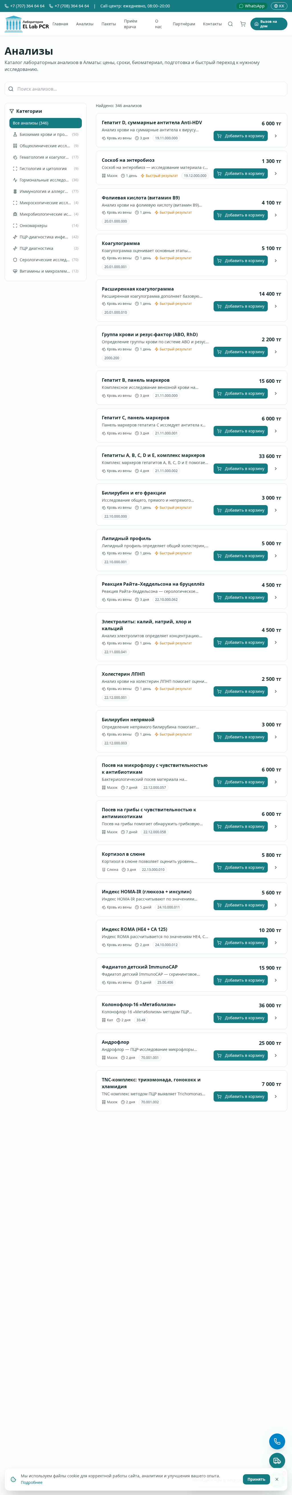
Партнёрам (184, 23)
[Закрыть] (276, 1479)
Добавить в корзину (244, 135)
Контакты (212, 23)
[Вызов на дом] (277, 1461)
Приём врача (130, 23)
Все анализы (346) (30, 123)
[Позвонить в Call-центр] (277, 1441)
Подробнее (31, 1482)
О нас (158, 23)
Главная (60, 23)
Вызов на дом (268, 23)
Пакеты (109, 23)
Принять (256, 1479)
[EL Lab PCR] (27, 23)
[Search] (230, 24)
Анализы (85, 23)
